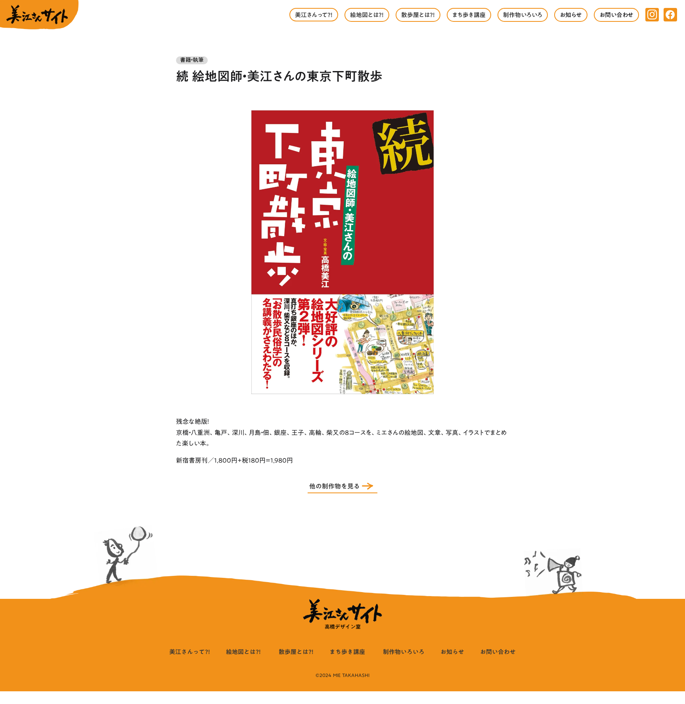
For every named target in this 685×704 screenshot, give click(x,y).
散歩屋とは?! (296, 652)
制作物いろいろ (404, 652)
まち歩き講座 (347, 652)
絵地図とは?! (243, 652)
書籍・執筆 (192, 60)
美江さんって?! (189, 652)
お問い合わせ (498, 652)
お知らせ (452, 652)
